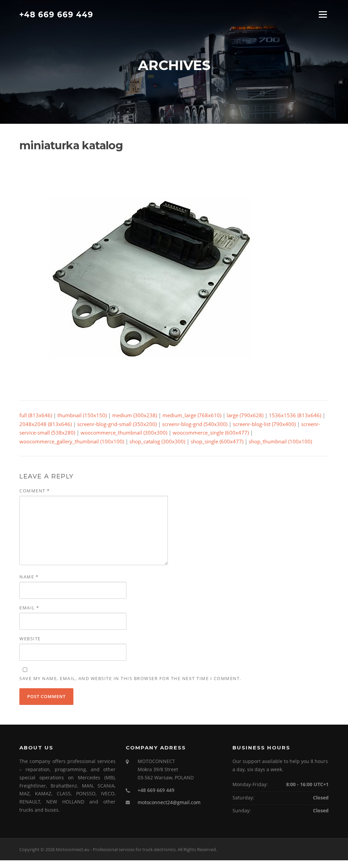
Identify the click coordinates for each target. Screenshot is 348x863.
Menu (323, 14)
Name (28, 577)
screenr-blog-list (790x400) (264, 424)
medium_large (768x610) (191, 415)
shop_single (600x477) (217, 441)
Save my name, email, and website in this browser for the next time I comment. (130, 678)
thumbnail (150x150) (82, 415)
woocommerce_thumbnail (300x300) (124, 432)
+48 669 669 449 (56, 14)
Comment (34, 491)
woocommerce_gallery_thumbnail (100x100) (71, 441)
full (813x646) (35, 415)
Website (30, 639)
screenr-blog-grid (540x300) (194, 424)
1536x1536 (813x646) (295, 415)
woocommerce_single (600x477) (211, 432)
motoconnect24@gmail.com (169, 802)
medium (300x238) (134, 415)
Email (29, 608)
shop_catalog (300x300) (157, 441)
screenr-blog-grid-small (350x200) (117, 424)
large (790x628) (245, 415)
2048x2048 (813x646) (45, 424)
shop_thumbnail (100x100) (280, 441)
